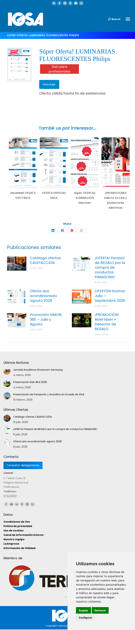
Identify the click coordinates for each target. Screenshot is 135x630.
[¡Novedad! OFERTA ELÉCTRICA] (23, 162)
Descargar (49, 84)
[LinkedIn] (53, 230)
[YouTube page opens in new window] (75, 3)
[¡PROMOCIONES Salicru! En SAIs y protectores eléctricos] (115, 162)
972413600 (10, 496)
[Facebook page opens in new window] (59, 3)
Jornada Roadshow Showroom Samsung (38, 370)
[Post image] (16, 264)
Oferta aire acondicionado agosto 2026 (43, 296)
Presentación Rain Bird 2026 (30, 382)
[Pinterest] (72, 230)
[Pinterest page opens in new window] (70, 3)
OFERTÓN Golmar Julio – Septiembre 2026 (110, 296)
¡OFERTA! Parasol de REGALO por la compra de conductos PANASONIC (110, 267)
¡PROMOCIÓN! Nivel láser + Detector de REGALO (107, 321)
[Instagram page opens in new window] (65, 3)
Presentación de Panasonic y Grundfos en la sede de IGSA (48, 394)
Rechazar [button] (100, 610)
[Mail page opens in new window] (81, 3)
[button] (66, 603)
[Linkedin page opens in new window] (54, 3)
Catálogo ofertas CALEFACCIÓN (45, 260)
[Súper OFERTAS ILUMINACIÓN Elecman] (85, 162)
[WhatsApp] (81, 230)
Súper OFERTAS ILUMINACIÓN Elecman (84, 198)
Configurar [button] (85, 617)
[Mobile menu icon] (127, 19)
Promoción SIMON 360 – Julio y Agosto (46, 319)
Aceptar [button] (83, 610)
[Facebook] (62, 230)
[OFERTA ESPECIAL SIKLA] (54, 162)
